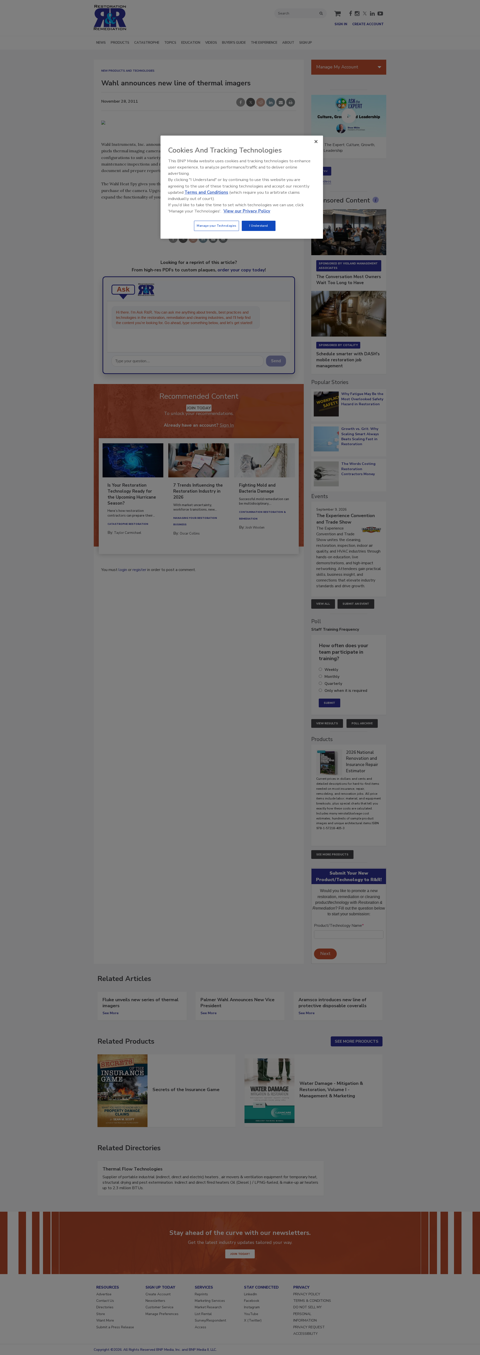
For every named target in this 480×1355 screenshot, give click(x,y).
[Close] (316, 141)
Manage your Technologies (216, 226)
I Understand (258, 226)
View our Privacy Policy (247, 211)
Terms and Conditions (206, 192)
